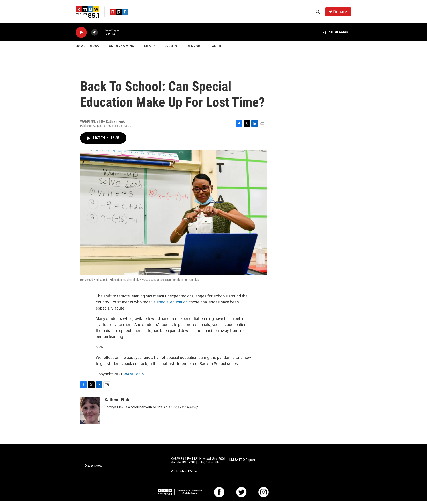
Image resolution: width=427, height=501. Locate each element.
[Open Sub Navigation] (103, 46)
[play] (81, 32)
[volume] (94, 32)
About (217, 46)
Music (149, 46)
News (94, 46)
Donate (340, 11)
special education (172, 302)
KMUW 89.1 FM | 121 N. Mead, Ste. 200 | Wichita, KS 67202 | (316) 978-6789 (198, 460)
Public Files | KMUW (184, 471)
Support (194, 46)
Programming (122, 46)
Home (80, 46)
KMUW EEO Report (242, 460)
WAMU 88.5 (133, 374)
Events (170, 46)
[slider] (101, 32)
